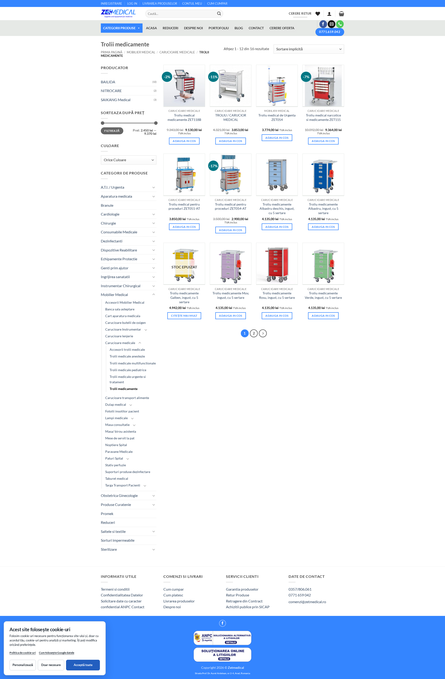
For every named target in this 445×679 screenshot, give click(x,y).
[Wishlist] (317, 14)
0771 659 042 (300, 595)
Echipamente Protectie (119, 259)
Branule (107, 205)
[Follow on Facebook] (323, 24)
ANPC (126, 607)
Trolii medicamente (123, 389)
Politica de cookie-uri (23, 652)
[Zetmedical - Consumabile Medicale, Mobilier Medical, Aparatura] (119, 13)
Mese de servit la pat (119, 438)
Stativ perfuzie (115, 465)
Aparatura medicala (116, 196)
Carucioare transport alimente (127, 398)
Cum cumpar (173, 589)
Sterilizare (109, 549)
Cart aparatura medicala (122, 316)
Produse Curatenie (116, 504)
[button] (329, 14)
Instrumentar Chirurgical (120, 285)
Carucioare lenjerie (119, 336)
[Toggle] (153, 187)
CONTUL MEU (192, 3)
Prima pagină (111, 52)
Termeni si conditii (115, 589)
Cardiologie (110, 214)
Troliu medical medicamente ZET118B (184, 117)
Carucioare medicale (177, 52)
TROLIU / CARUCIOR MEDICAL (230, 117)
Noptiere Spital (116, 445)
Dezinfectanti (111, 241)
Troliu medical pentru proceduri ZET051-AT (184, 206)
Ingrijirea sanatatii (115, 276)
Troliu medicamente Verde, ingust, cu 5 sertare (323, 295)
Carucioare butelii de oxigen (125, 323)
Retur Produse (237, 595)
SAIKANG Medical (115, 99)
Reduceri (108, 522)
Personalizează (23, 665)
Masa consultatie (117, 425)
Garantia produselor (242, 589)
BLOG (239, 28)
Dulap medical (115, 404)
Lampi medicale (116, 418)
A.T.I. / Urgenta (112, 187)
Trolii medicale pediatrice (128, 370)
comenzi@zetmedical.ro (307, 601)
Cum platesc (173, 595)
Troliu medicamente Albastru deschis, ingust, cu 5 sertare (277, 208)
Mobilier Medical (141, 52)
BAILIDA (108, 82)
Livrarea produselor (179, 601)
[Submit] (219, 14)
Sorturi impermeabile (117, 540)
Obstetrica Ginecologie (119, 495)
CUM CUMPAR (217, 3)
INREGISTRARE (111, 3)
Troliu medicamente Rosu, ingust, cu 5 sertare (277, 295)
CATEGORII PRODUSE (119, 28)
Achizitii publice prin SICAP (248, 607)
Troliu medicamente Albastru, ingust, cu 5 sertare (323, 208)
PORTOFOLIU (219, 28)
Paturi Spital (114, 458)
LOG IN (132, 3)
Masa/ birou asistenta (120, 431)
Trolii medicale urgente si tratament (128, 379)
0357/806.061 (300, 589)
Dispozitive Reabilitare (119, 250)
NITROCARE (111, 90)
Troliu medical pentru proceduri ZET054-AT (230, 206)
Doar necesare (51, 665)
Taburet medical (116, 478)
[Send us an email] (331, 24)
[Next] (263, 333)
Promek (107, 513)
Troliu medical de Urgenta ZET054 (277, 117)
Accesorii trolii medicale (127, 349)
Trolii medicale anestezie (127, 356)
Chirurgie (108, 223)
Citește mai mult (184, 315)
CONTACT (256, 28)
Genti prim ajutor (114, 268)
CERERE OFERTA (282, 28)
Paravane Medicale (119, 452)
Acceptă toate (83, 665)
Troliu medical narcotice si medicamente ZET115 (323, 117)
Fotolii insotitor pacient (122, 411)
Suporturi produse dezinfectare (127, 472)
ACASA (151, 28)
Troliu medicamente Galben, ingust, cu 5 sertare (184, 297)
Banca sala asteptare (119, 309)
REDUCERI (170, 28)
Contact (137, 607)
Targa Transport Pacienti (122, 485)
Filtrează (112, 130)
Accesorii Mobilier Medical (124, 302)
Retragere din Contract (244, 601)
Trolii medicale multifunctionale (133, 363)
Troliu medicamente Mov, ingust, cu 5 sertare (231, 295)
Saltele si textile (113, 531)
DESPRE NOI (193, 28)
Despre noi (172, 607)
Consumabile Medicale (119, 232)
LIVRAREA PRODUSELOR (160, 3)
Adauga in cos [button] (184, 140)
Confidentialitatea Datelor (122, 595)
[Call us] (340, 24)
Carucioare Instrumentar (123, 329)
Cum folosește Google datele (56, 653)
